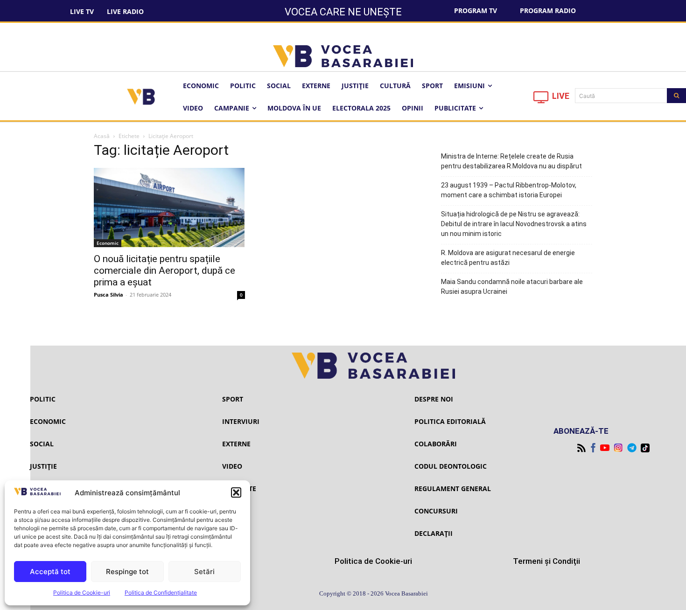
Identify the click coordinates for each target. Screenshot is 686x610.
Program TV (475, 10)
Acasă (102, 136)
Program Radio (548, 10)
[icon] (541, 100)
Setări (204, 571)
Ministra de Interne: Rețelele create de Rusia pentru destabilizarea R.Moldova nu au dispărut (511, 161)
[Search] (676, 95)
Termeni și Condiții (546, 561)
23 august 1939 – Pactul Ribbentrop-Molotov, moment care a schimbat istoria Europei (508, 190)
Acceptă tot (50, 571)
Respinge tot (127, 571)
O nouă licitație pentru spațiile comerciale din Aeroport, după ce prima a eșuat (164, 270)
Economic (108, 243)
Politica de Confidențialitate (161, 592)
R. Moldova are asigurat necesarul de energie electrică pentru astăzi (508, 257)
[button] (236, 492)
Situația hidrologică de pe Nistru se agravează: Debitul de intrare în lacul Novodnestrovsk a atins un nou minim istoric (514, 223)
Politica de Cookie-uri (81, 592)
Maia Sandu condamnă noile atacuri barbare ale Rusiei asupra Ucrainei (512, 286)
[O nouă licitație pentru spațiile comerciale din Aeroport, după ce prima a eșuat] (169, 207)
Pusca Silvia (108, 294)
